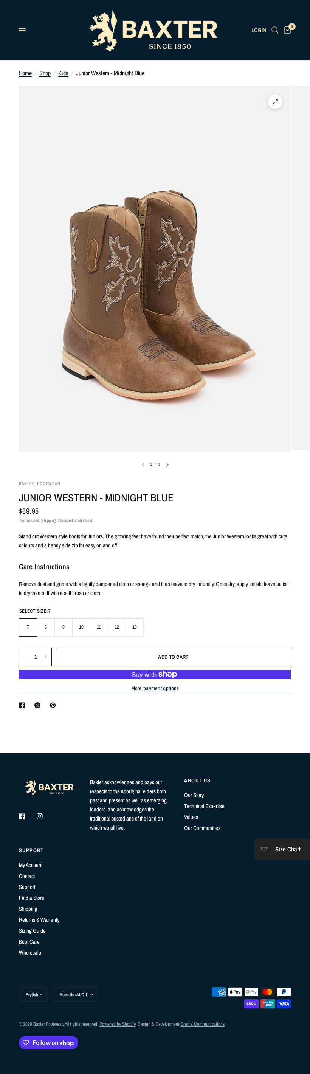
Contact (27, 876)
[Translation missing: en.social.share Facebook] (23, 705)
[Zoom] (275, 101)
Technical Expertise (204, 806)
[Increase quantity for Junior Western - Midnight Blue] (45, 657)
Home (25, 73)
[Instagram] (45, 816)
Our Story (194, 795)
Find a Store (31, 898)
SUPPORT (31, 850)
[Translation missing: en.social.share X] (38, 705)
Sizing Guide (32, 931)
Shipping (48, 521)
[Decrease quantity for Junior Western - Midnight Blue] (25, 657)
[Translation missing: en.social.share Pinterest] (54, 705)
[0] (286, 30)
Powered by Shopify (117, 1024)
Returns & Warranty (39, 920)
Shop (45, 73)
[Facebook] (27, 816)
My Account (30, 865)
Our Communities (202, 828)
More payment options (155, 688)
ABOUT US (197, 780)
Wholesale (30, 953)
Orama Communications (202, 1024)
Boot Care (29, 942)
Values (191, 817)
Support (27, 887)
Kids (63, 73)
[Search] (275, 30)
